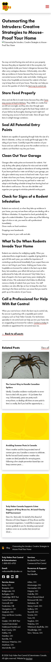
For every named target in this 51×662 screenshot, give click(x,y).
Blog (8, 548)
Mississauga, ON (34, 585)
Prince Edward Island (35, 597)
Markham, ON (8, 645)
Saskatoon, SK (32, 603)
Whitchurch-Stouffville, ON (37, 627)
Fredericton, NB (8, 606)
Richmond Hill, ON (34, 600)
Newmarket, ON (34, 588)
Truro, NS (31, 618)
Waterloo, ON (33, 624)
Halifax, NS (6, 633)
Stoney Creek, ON (34, 606)
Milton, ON (31, 582)
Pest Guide (31, 571)
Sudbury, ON (32, 609)
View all (45, 347)
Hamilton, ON (7, 636)
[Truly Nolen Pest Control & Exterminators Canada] (12, 6)
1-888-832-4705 (9, 563)
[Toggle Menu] (47, 6)
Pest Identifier (32, 574)
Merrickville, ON (8, 648)
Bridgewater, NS (8, 591)
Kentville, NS (7, 639)
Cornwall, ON (7, 603)
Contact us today (40, 323)
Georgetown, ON (9, 609)
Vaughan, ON (32, 621)
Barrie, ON (6, 585)
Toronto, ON (32, 615)
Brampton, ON (7, 588)
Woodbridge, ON (34, 630)
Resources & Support (36, 568)
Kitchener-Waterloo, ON (11, 642)
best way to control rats (37, 86)
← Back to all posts (12, 333)
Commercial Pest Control (36, 563)
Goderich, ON (7, 612)
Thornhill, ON (32, 612)
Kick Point (29, 658)
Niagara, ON (32, 591)
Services (31, 557)
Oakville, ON (32, 594)
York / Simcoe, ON (34, 633)
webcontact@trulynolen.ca (12, 571)
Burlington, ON (8, 594)
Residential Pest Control (36, 560)
